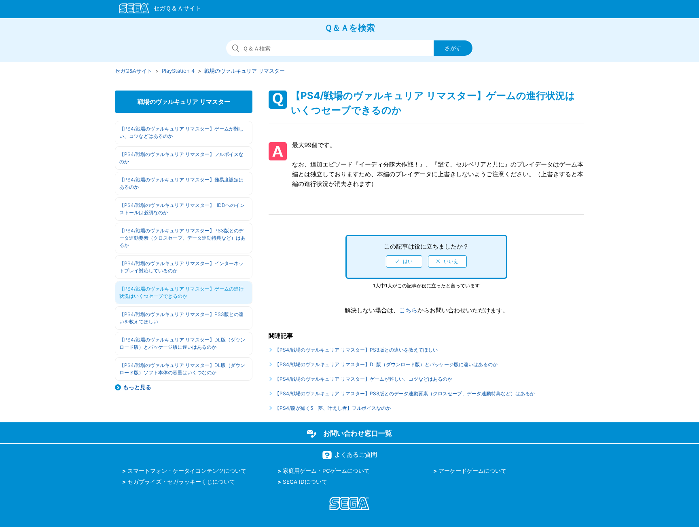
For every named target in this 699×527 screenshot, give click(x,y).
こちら (408, 310)
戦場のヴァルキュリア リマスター (244, 70)
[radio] (404, 261)
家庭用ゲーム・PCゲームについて (326, 471)
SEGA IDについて (305, 482)
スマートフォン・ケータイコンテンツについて (186, 471)
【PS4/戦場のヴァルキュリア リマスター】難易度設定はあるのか (181, 183)
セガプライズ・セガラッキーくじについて (181, 482)
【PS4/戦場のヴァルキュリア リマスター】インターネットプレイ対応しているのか (181, 267)
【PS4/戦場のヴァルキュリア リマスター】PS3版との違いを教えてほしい (181, 318)
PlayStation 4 (178, 70)
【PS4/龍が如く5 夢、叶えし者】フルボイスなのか (333, 408)
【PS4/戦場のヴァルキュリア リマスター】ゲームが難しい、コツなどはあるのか (181, 132)
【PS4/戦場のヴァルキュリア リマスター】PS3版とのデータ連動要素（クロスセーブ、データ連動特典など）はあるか (182, 238)
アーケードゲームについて (472, 471)
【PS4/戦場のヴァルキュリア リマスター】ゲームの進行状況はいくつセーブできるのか (181, 292)
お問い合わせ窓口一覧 (357, 433)
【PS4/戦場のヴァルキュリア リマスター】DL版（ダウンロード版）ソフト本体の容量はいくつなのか (182, 368)
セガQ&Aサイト (133, 70)
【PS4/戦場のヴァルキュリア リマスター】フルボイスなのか (181, 157)
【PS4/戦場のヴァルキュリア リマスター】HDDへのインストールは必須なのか (182, 208)
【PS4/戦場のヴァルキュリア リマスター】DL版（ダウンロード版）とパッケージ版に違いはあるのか (182, 343)
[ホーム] (156, 9)
